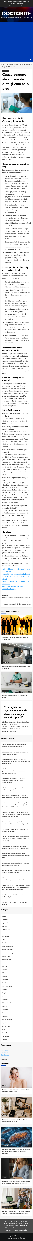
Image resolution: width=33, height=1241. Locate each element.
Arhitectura (6, 929)
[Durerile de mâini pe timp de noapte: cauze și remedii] (16, 653)
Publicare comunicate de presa (17, 6)
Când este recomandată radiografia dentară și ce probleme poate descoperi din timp (16, 855)
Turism (4, 1039)
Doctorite (16, 13)
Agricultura (6, 923)
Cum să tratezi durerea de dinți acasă (16, 574)
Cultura (4, 963)
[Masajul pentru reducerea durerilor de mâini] (16, 682)
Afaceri (4, 916)
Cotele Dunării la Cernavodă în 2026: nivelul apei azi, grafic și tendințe (16, 871)
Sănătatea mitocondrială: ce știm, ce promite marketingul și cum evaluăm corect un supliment (16, 761)
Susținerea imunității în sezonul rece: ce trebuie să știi (15, 638)
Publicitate (5, 1009)
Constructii (6, 956)
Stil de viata (5, 71)
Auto (4, 939)
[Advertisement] (16, 39)
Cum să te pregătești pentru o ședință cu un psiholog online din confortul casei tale (16, 796)
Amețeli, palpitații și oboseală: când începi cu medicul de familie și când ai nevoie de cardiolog (15, 839)
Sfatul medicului (7, 1019)
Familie (4, 983)
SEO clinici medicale (20, 1221)
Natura (4, 1006)
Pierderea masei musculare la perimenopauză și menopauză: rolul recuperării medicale (13, 771)
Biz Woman (4, 1051)
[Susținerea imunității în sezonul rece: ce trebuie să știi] (16, 625)
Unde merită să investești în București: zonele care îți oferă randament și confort (16, 823)
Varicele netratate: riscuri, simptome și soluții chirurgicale (15, 830)
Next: (17, 603)
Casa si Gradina (7, 946)
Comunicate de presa (9, 953)
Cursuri (4, 966)
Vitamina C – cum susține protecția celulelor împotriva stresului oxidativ (14, 879)
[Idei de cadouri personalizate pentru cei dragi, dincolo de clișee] (16, 1107)
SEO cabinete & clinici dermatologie (16, 1226)
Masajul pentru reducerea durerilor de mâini (15, 696)
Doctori (4, 976)
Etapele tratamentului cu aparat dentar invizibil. (15, 903)
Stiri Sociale (5, 1055)
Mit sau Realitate (7, 1003)
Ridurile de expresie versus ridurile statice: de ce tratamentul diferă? (14, 745)
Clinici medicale (7, 949)
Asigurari (5, 936)
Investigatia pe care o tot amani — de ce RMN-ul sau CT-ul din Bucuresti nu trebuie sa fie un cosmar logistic (16, 814)
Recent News (5, 1053)
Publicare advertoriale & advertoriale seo (16, 1)
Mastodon (4, 1059)
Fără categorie (7, 986)
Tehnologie (6, 1033)
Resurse (5, 1016)
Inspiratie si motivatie (9, 993)
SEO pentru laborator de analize (15, 1228)
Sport (4, 1023)
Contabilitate (6, 959)
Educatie (5, 979)
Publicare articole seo (16, 3)
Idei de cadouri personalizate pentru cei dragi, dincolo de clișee (15, 753)
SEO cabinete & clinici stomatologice (16, 1223)
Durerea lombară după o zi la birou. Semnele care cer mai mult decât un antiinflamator (14, 780)
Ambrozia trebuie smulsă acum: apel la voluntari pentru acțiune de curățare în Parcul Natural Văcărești (15, 805)
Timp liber (5, 1036)
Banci (4, 943)
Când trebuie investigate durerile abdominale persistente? (13, 789)
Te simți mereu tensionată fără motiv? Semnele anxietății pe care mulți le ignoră (15, 847)
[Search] (30, 59)
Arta (3, 933)
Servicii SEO (8, 1221)
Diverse (5, 973)
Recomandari (6, 1013)
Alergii (4, 926)
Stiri (3, 1029)
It (2, 996)
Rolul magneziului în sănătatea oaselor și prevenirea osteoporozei (15, 864)
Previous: (16, 597)
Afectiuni (5, 919)
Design (4, 969)
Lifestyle (5, 999)
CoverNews (12, 1238)
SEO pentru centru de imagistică (16, 1230)
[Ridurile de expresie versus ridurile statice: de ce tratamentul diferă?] (16, 1077)
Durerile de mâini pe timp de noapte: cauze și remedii (16, 667)
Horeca (4, 989)
